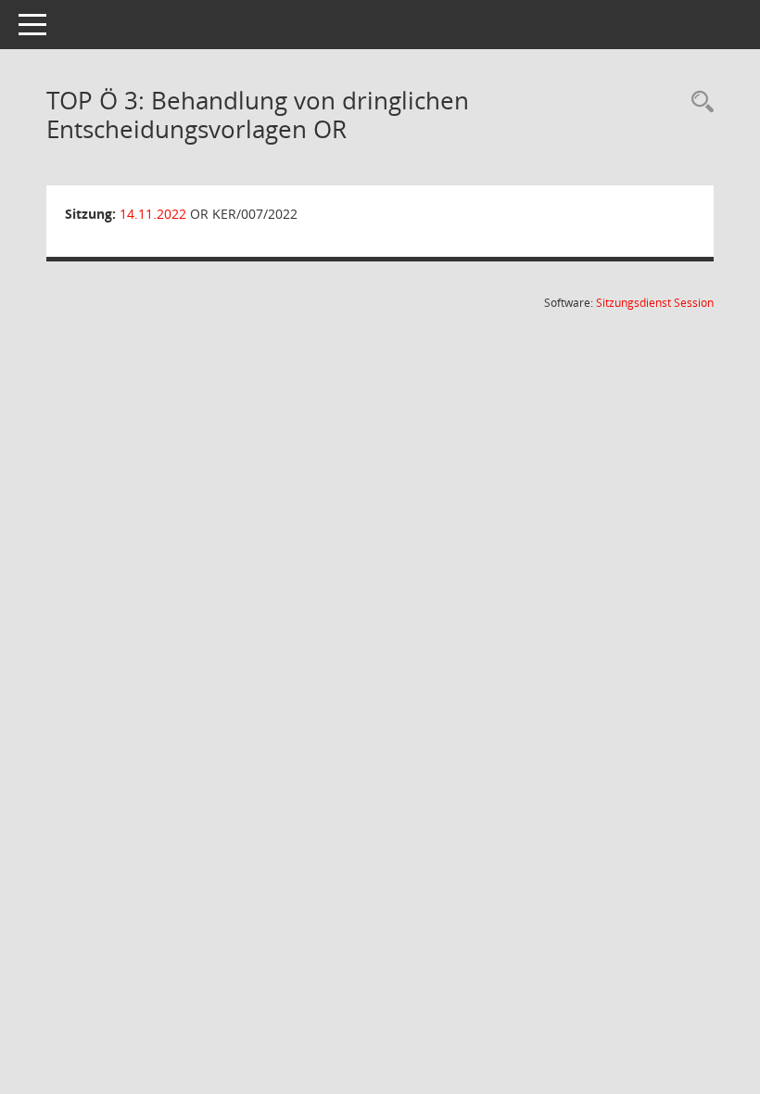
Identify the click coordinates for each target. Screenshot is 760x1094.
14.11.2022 (153, 214)
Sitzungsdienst (655, 303)
